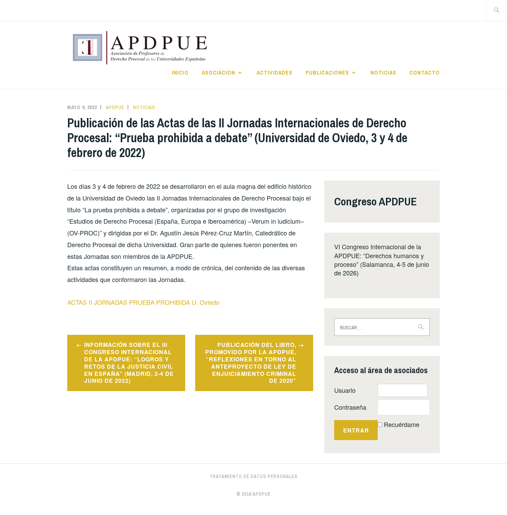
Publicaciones (327, 72)
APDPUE (115, 107)
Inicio (180, 72)
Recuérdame (401, 424)
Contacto (424, 72)
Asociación (218, 72)
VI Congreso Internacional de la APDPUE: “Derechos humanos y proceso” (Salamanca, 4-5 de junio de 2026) (381, 259)
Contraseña (350, 406)
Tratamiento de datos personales (254, 476)
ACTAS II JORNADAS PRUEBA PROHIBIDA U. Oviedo (143, 302)
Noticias (383, 72)
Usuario (345, 390)
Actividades (274, 72)
